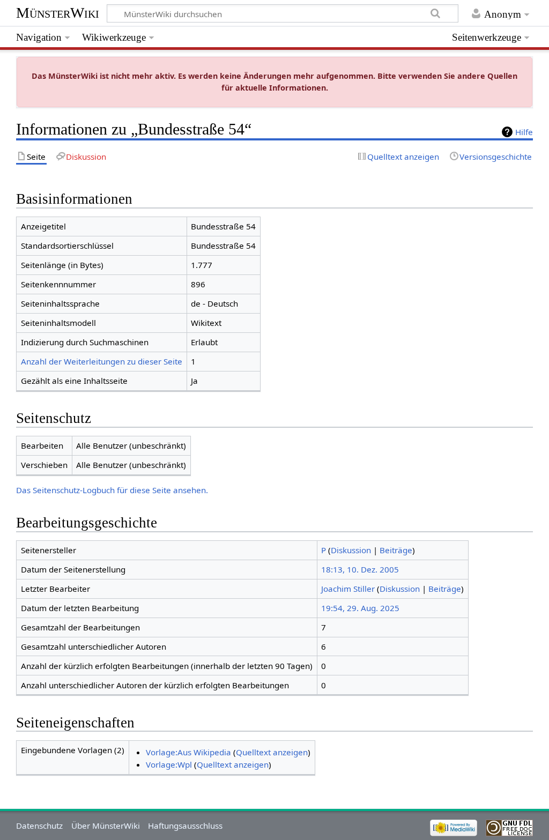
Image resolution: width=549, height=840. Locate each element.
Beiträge (396, 550)
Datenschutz (39, 825)
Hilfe (524, 132)
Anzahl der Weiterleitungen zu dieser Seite (101, 361)
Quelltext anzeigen (272, 752)
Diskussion (351, 550)
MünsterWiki (57, 12)
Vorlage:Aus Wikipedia (188, 752)
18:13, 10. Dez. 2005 (360, 569)
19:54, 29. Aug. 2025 (360, 608)
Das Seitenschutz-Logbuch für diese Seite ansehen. (112, 490)
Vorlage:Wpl (169, 764)
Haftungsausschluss (185, 825)
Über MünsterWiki (105, 825)
